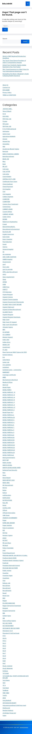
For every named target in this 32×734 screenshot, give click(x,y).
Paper (4, 520)
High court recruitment (10, 325)
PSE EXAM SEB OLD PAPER (10, 568)
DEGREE (5, 219)
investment (6, 347)
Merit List (5, 385)
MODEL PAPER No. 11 (8, 430)
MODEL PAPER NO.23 (9, 450)
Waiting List (6, 708)
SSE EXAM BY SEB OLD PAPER (11, 628)
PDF (4, 530)
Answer (5, 139)
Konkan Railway (8, 355)
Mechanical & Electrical (10, 380)
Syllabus (5, 671)
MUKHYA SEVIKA (7, 465)
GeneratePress (24, 727)
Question (5, 573)
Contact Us (6, 87)
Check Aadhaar (8, 184)
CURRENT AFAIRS (8, 209)
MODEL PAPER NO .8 (8, 410)
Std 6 (4, 651)
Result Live (6, 596)
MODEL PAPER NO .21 (9, 405)
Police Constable (8, 548)
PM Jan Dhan (7, 543)
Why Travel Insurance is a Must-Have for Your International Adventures (16, 70)
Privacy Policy (7, 92)
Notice (5, 493)
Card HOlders (7, 177)
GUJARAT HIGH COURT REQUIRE (12, 304)
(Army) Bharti (7, 111)
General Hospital (8, 249)
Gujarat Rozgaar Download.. (11, 317)
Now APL (5, 503)
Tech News (6, 680)
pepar (4, 538)
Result (4, 593)
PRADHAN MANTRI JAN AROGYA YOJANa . (15, 555)
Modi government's (9, 458)
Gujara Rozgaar (8, 294)
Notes (4, 490)
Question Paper (8, 575)
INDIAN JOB (6, 345)
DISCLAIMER (6, 90)
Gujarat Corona (8, 297)
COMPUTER (6, 199)
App (4, 146)
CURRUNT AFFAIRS (8, 214)
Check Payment (8, 187)
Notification (6, 498)
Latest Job (6, 362)
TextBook (5, 690)
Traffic (5, 695)
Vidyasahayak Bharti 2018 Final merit (14, 705)
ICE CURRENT (6, 335)
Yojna (4, 715)
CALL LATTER (6, 171)
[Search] (5, 30)
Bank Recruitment (8, 156)
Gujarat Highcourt (8, 307)
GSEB (4, 284)
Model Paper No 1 (8, 412)
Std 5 (4, 648)
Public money (7, 570)
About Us (5, 85)
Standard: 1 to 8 (8, 631)
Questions (6, 578)
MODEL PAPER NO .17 (9, 402)
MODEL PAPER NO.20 (9, 445)
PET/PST (5, 540)
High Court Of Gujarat (10, 322)
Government (7, 262)
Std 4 (4, 646)
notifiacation (7, 495)
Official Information (9, 513)
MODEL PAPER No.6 (8, 455)
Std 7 (4, 653)
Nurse (4, 505)
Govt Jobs (6, 267)
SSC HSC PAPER (7, 623)
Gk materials (7, 254)
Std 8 (4, 656)
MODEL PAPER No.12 (8, 435)
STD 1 (4, 636)
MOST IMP (6, 460)
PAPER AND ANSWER (9, 523)
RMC (4, 598)
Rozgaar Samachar (9, 611)
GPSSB (5, 282)
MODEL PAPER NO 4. (9, 422)
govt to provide (8, 269)
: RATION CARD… (7, 109)
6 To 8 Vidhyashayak (9, 129)
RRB (4, 613)
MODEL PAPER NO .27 (9, 407)
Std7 (4, 663)
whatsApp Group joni (9, 713)
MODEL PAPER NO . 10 (9, 392)
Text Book (6, 688)
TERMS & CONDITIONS (9, 95)
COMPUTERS (6, 202)
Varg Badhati (7, 700)
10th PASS (6, 116)
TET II (4, 685)
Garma (5, 247)
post (4, 550)
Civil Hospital (7, 194)
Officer (5, 510)
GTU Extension (7, 292)
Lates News (6, 360)
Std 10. (5, 638)
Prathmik (5, 563)
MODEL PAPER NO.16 (8, 437)
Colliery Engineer (8, 197)
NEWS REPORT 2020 (9, 480)
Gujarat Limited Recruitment (12, 310)
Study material (7, 666)
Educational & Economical (11, 229)
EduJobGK (7, 3)
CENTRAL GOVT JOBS (9, 179)
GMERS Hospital (7, 259)
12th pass (5, 124)
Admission (6, 131)
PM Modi (5, 545)
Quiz (4, 581)
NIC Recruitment (8, 485)
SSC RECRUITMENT (8, 626)
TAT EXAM (6, 673)
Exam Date (6, 237)
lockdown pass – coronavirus (12, 370)
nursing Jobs (7, 508)
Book (4, 164)
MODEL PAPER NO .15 (9, 400)
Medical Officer (8, 382)
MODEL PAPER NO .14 (9, 397)
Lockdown (6, 367)
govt (4, 264)
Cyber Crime (7, 217)
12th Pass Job (7, 126)
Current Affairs (7, 212)
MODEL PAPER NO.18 (8, 440)
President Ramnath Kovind (11, 565)
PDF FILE (5, 533)
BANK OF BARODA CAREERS (11, 154)
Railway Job (6, 583)
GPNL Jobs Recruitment (10, 272)
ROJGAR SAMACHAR (9, 603)
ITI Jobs (5, 350)
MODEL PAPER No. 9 (8, 432)
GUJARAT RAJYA (7, 312)
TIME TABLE (6, 693)
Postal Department (9, 553)
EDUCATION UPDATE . (9, 227)
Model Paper (7, 387)
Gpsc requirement (8, 277)
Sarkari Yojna (7, 616)
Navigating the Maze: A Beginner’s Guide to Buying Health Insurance (16, 75)
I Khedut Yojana (8, 327)
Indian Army (6, 342)
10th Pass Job (7, 119)
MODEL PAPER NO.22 (9, 448)
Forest (4, 244)
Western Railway (8, 710)
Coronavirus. (7, 207)
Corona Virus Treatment (10, 204)
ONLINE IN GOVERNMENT (10, 518)
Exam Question (7, 239)
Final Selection (7, 242)
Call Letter (6, 174)
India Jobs (6, 340)
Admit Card (6, 134)
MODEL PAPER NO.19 (8, 442)
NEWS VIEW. (6, 483)
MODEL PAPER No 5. (8, 425)
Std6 (4, 661)
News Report (7, 478)
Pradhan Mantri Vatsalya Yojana (13, 560)
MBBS (4, 377)
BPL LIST (5, 166)
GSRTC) (5, 289)
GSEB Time (6, 287)
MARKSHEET (6, 372)
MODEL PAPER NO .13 (9, 395)
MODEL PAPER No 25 (9, 417)
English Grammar (8, 234)
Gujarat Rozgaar (8, 315)
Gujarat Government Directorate (13, 302)
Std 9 (4, 658)
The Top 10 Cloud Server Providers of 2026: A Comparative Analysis (14, 61)
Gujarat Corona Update (10, 299)
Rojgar (5, 601)
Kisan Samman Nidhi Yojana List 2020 (15, 352)
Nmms (5, 488)
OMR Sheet (6, 515)
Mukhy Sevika (7, 463)
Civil (4, 192)
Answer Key (6, 141)
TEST (4, 683)
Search (5, 39)
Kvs (4, 357)
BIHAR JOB (6, 159)
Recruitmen (6, 586)
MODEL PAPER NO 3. (8, 420)
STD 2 (4, 641)
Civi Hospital (6, 189)
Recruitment (7, 588)
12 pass (5, 121)
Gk (3, 252)
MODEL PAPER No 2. (8, 415)
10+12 (4, 114)
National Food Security (10, 470)
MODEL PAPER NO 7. (8, 427)
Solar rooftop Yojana (9, 621)
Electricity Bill (7, 232)
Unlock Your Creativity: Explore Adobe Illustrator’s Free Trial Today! (14, 66)
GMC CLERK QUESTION (9, 257)
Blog (4, 161)
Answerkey (6, 144)
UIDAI (4, 698)
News (4, 475)
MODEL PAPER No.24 (9, 453)
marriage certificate (9, 375)
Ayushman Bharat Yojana (11, 149)
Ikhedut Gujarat (8, 337)
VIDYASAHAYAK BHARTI (9, 703)
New (4, 473)
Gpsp (4, 279)
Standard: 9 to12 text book (11, 633)
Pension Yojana (7, 535)
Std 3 (4, 643)
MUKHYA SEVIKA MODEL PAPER (11, 468)
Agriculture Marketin (9, 136)
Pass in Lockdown (8, 528)
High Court (6, 320)
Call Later (6, 169)
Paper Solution (7, 525)
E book (5, 224)
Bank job (5, 151)
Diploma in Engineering (10, 222)
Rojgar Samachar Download (12, 606)
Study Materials (8, 668)
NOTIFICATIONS (7, 500)
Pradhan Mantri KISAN (9, 558)
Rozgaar (5, 608)
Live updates (7, 365)
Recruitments (7, 591)
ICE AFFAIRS (6, 332)
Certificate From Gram (10, 182)
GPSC (4, 274)
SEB (4, 618)
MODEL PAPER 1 (7, 390)
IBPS (4, 330)
